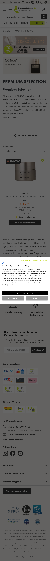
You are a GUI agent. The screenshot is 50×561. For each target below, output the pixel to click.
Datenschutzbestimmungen (29, 260)
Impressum (44, 260)
